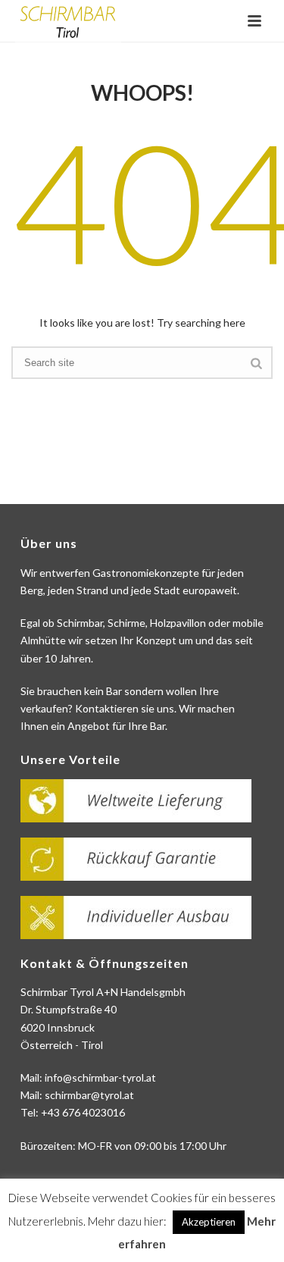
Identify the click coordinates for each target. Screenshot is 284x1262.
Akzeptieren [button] (209, 1222)
